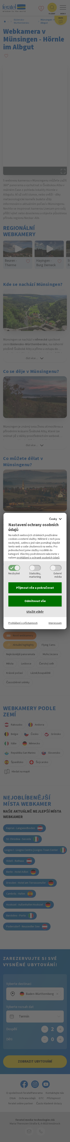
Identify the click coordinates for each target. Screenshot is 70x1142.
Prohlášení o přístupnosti (23, 623)
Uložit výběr (35, 612)
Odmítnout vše (35, 601)
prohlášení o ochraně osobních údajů (38, 558)
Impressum (55, 623)
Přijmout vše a (35, 588)
